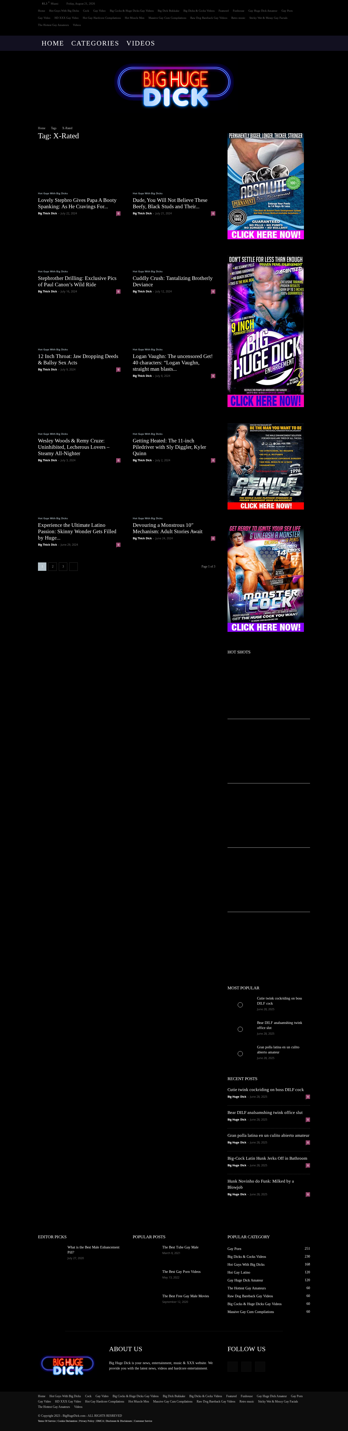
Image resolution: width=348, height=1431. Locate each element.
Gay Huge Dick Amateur (262, 10)
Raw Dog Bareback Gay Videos (208, 17)
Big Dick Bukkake (168, 10)
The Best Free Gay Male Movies (185, 1296)
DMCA (100, 1421)
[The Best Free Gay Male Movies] (145, 1302)
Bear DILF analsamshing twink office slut (265, 1112)
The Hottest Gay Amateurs (53, 24)
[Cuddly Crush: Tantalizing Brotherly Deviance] (174, 243)
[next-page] (73, 566)
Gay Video (99, 10)
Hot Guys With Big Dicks (64, 10)
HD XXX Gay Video (67, 17)
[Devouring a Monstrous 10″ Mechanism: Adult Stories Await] (174, 490)
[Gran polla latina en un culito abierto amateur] (240, 1054)
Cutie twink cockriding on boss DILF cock (265, 1089)
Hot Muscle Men (134, 17)
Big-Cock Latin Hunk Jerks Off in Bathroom (267, 1158)
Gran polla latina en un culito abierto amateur (268, 1135)
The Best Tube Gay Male (180, 1247)
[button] (304, 43)
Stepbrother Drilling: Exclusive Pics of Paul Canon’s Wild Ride (77, 281)
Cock (86, 10)
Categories (95, 43)
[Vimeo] (298, 32)
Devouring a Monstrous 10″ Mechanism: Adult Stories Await (168, 528)
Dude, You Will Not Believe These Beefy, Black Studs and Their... (170, 203)
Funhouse (238, 10)
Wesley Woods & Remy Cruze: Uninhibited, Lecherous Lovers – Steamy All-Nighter (74, 447)
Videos (77, 24)
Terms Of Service (47, 1421)
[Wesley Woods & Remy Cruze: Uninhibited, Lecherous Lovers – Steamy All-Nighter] (79, 406)
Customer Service (143, 1421)
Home (41, 10)
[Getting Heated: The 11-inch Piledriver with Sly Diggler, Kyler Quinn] (174, 406)
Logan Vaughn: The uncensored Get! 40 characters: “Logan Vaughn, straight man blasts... (173, 362)
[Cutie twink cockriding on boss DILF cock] (240, 1005)
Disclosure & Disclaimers (119, 1421)
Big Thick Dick (47, 213)
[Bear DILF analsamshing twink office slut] (240, 1029)
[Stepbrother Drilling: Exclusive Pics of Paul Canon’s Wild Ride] (79, 243)
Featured (224, 10)
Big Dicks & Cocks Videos (199, 10)
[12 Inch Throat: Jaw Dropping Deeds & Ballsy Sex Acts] (79, 322)
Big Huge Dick (236, 1096)
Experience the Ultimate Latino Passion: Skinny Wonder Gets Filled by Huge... (77, 531)
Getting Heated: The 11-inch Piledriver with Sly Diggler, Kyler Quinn (169, 447)
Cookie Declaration (67, 1421)
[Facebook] (289, 32)
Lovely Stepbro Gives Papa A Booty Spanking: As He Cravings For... (77, 203)
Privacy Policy (86, 1421)
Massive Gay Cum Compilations (167, 17)
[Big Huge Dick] (174, 85)
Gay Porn (287, 10)
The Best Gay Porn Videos (181, 1272)
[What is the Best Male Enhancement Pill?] (50, 1254)
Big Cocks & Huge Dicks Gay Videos (132, 10)
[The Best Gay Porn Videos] (145, 1278)
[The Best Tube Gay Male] (145, 1254)
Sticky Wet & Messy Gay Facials (268, 17)
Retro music (238, 17)
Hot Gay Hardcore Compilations (102, 17)
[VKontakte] (306, 32)
